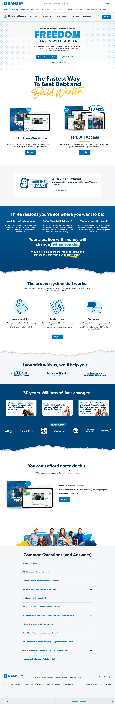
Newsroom (65, 677)
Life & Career (56, 10)
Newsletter (57, 677)
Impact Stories (87, 17)
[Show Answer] (91, 563)
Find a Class (33, 17)
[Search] (67, 3)
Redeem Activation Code (57, 63)
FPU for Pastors (74, 17)
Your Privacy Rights (28, 684)
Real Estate (35, 10)
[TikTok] (99, 677)
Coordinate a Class (46, 17)
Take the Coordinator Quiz (46, 57)
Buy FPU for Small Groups (69, 57)
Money (6, 10)
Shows (70, 10)
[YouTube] (104, 677)
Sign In (107, 3)
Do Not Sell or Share (40, 684)
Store (104, 10)
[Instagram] (109, 677)
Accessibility (58, 684)
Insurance (45, 10)
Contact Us (50, 677)
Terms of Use (83, 701)
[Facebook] (94, 677)
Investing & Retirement (20, 10)
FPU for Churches (61, 17)
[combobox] (56, 3)
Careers (44, 677)
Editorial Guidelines (68, 684)
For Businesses (92, 10)
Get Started (37, 677)
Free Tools (79, 10)
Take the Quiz (59, 190)
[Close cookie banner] (112, 701)
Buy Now (107, 17)
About (79, 677)
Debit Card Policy (8, 684)
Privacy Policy (75, 701)
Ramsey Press (72, 677)
